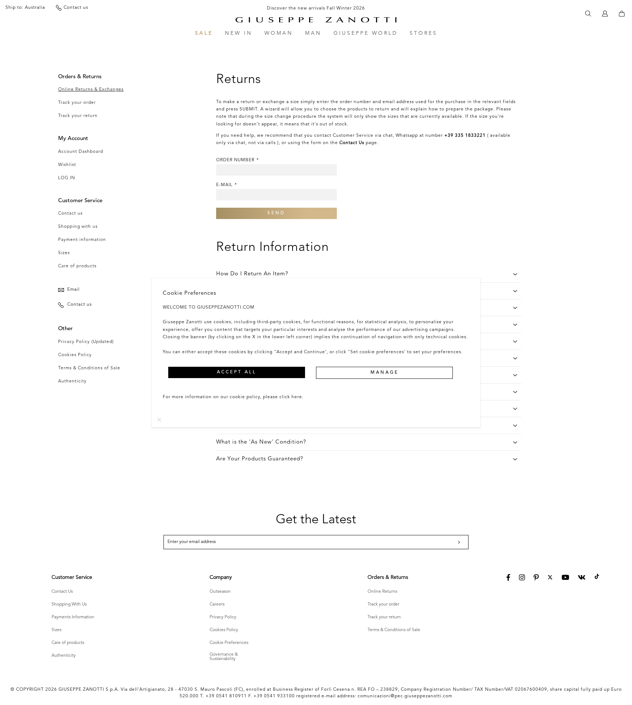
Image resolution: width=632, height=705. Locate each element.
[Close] (159, 420)
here (296, 397)
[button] (236, 372)
